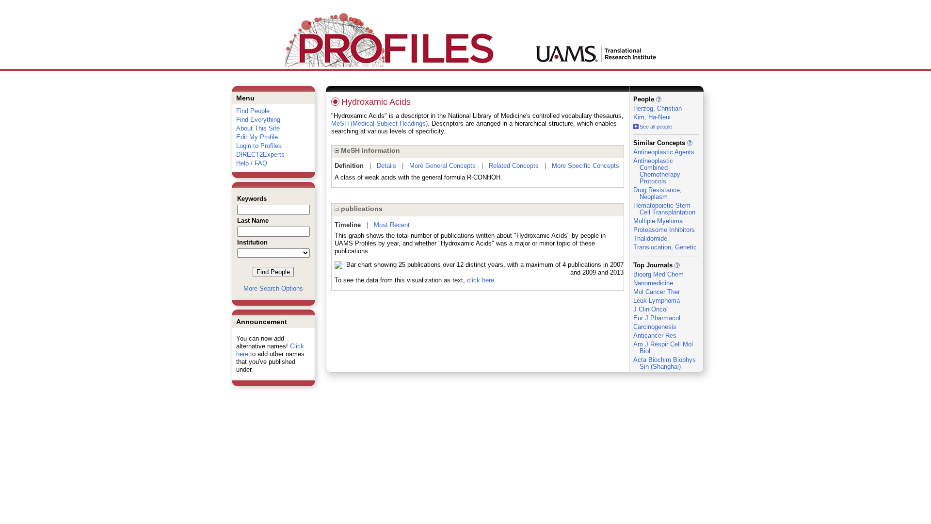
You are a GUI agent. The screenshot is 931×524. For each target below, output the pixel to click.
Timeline (348, 225)
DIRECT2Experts (260, 154)
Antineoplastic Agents (663, 152)
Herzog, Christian (657, 108)
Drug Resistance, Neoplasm (657, 193)
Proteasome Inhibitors (664, 229)
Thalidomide (650, 238)
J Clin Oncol (650, 309)
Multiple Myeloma (658, 221)
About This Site (258, 128)
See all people (656, 127)
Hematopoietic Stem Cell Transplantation (664, 209)
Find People (253, 111)
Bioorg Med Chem (658, 274)
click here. (481, 280)
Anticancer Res (654, 335)
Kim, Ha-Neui (652, 117)
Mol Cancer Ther (656, 291)
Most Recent (392, 225)
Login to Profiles (259, 145)
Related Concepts (514, 165)
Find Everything (258, 119)
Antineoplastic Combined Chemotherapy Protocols (656, 171)
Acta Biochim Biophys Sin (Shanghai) (664, 363)
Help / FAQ (251, 163)
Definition (349, 165)
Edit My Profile (257, 137)
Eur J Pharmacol (656, 318)
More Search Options (273, 288)
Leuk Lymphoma (656, 300)
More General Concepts (442, 165)
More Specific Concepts (585, 165)
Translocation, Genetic (665, 247)
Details (386, 165)
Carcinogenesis (654, 326)
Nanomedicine (653, 283)
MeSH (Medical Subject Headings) (379, 123)
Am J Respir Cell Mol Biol (663, 348)
